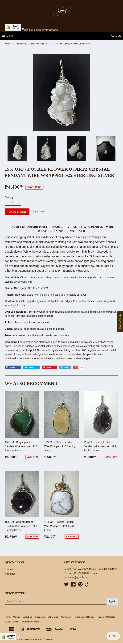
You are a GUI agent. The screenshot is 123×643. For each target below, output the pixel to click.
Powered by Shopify (30, 621)
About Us (10, 574)
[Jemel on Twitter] (66, 585)
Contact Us (66, 616)
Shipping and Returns (84, 616)
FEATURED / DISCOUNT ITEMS (32, 43)
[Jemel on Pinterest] (80, 585)
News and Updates (106, 616)
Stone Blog (53, 616)
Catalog (16, 616)
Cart (118, 35)
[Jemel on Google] (87, 585)
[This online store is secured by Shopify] (13, 29)
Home (7, 43)
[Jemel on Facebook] (73, 585)
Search (9, 569)
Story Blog (40, 616)
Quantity (9, 197)
